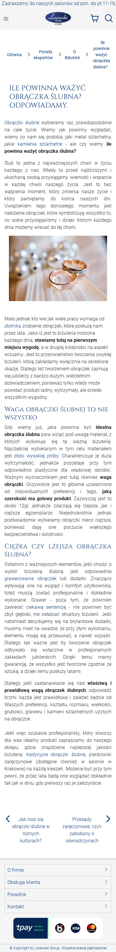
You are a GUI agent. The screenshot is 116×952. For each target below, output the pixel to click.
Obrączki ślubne (21, 122)
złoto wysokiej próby (36, 456)
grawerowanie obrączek (30, 578)
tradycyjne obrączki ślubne (55, 754)
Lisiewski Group (47, 948)
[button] (58, 870)
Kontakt (15, 906)
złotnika (12, 326)
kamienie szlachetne (40, 144)
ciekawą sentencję (46, 607)
